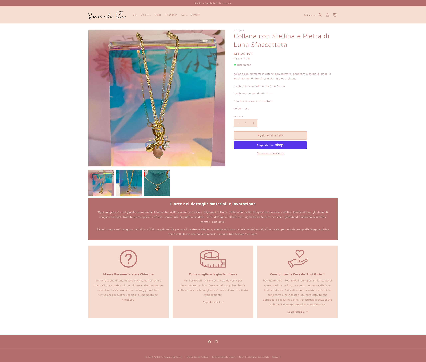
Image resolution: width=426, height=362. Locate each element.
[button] (146, 14)
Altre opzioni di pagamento (270, 153)
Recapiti (276, 357)
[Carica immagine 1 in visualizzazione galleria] (101, 183)
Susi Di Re (158, 357)
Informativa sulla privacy (224, 357)
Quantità (238, 116)
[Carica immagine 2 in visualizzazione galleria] (129, 183)
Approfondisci (211, 302)
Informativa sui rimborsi (197, 357)
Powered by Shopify (173, 357)
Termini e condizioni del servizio (254, 357)
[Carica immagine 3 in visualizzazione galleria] (157, 183)
